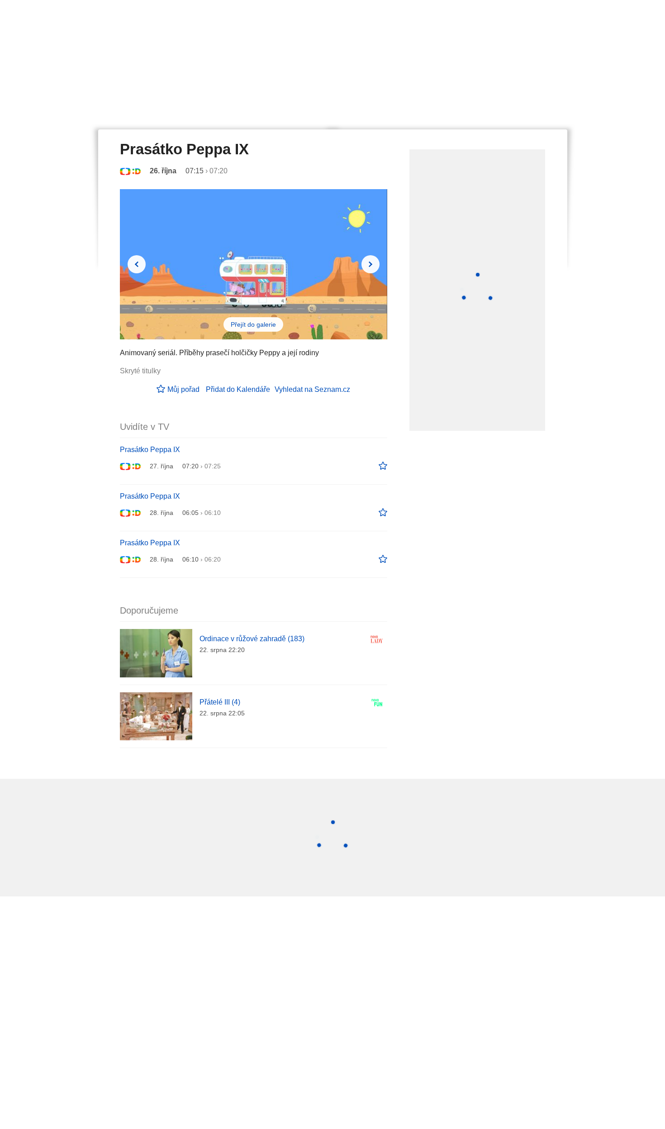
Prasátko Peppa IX (150, 449)
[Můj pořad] (383, 466)
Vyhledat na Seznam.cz (312, 389)
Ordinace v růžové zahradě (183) (252, 639)
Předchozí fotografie (137, 264)
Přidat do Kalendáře (238, 389)
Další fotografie (370, 264)
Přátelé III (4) (220, 702)
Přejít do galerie (253, 324)
